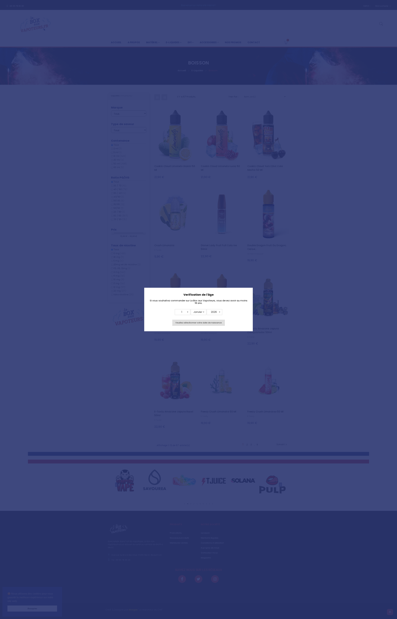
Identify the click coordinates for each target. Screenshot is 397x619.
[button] (182, 312)
